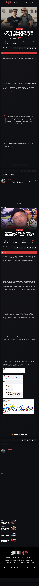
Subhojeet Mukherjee (13, 38)
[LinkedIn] (22, 48)
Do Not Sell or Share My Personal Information (19, 577)
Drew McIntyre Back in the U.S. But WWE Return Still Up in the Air (5, 535)
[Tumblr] (21, 567)
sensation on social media (17, 281)
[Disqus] (19, 489)
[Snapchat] (33, 48)
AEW (25, 2)
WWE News (5, 207)
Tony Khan (12, 174)
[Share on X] (25, 171)
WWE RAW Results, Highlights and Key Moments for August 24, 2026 (5, 541)
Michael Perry (13, 237)
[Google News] (20, 48)
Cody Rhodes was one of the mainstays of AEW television (14, 57)
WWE (21, 2)
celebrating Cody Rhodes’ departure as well (17, 143)
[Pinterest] (25, 48)
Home (15, 2)
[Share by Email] (35, 171)
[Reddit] (35, 48)
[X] (17, 48)
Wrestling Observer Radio (28, 88)
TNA (30, 2)
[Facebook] (15, 48)
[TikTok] (31, 567)
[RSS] (34, 567)
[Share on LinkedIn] (28, 171)
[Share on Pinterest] (30, 171)
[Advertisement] (10, 135)
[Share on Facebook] (22, 171)
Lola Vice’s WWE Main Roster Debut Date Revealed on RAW (5, 529)
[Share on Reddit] (33, 171)
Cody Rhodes (5, 174)
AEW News (5, 6)
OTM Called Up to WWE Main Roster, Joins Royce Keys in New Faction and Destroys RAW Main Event (5, 523)
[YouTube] (28, 48)
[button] (32, 2)
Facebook (19, 286)
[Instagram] (30, 48)
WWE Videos (3, 520)
